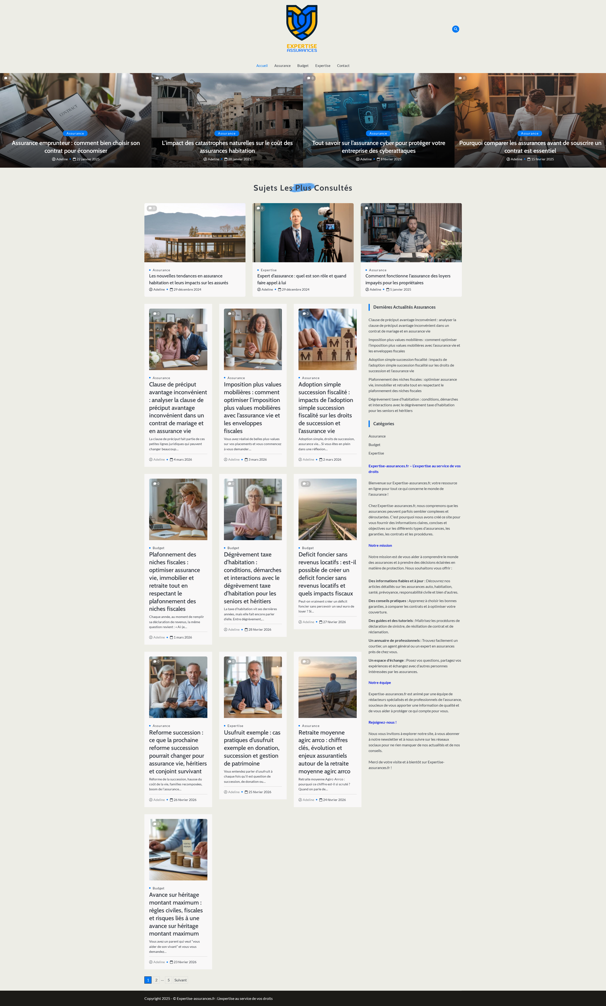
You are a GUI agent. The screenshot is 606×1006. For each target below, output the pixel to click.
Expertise (322, 65)
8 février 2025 (391, 159)
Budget (303, 65)
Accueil (262, 65)
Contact (343, 65)
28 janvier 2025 (239, 159)
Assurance (282, 65)
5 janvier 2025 (400, 289)
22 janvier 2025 (88, 159)
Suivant (180, 980)
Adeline (62, 159)
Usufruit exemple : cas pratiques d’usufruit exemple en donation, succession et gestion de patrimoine (252, 748)
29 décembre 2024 (187, 289)
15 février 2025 (542, 159)
